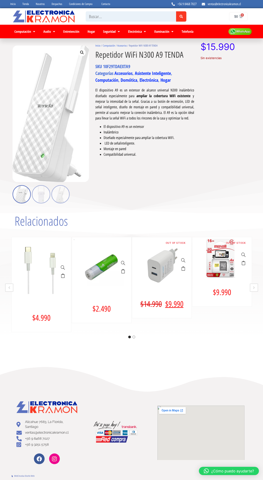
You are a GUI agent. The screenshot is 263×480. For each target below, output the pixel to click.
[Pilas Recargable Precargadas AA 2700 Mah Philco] (123, 263)
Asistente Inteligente (153, 73)
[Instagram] (54, 458)
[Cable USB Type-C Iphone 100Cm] (63, 267)
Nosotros (40, 4)
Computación (22, 31)
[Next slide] (254, 288)
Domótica (129, 80)
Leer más (183, 268)
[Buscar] (181, 16)
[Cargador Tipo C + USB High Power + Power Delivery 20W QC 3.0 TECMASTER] (183, 260)
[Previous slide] (9, 288)
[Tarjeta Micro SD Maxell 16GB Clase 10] (243, 255)
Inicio (13, 4)
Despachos (57, 4)
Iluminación (161, 31)
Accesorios (122, 45)
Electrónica (135, 31)
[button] (82, 52)
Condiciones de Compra (80, 4)
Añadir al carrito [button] (63, 276)
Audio (47, 31)
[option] (41, 284)
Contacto (105, 4)
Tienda (25, 4)
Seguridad (109, 31)
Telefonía (187, 31)
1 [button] (129, 337)
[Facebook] (39, 458)
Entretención (71, 31)
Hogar (91, 31)
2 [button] (134, 337)
